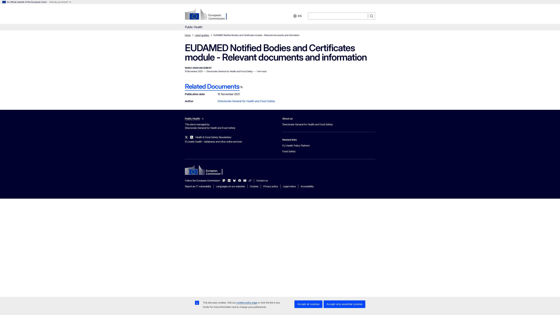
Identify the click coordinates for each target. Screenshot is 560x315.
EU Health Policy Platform (296, 145)
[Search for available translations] (241, 87)
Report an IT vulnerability (198, 186)
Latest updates (202, 35)
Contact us (262, 180)
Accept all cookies (308, 304)
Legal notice (289, 186)
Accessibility (307, 186)
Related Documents (212, 86)
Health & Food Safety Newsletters (213, 137)
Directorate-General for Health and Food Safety (246, 101)
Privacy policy (270, 186)
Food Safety (289, 151)
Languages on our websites (230, 186)
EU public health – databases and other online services (213, 141)
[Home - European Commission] (208, 14)
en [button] (300, 16)
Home (188, 35)
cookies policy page (246, 302)
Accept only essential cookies (344, 304)
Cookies (254, 186)
